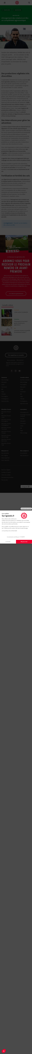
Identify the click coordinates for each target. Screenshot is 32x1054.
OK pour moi (24, 541)
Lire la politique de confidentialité (9, 530)
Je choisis (7, 541)
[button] (4, 1051)
